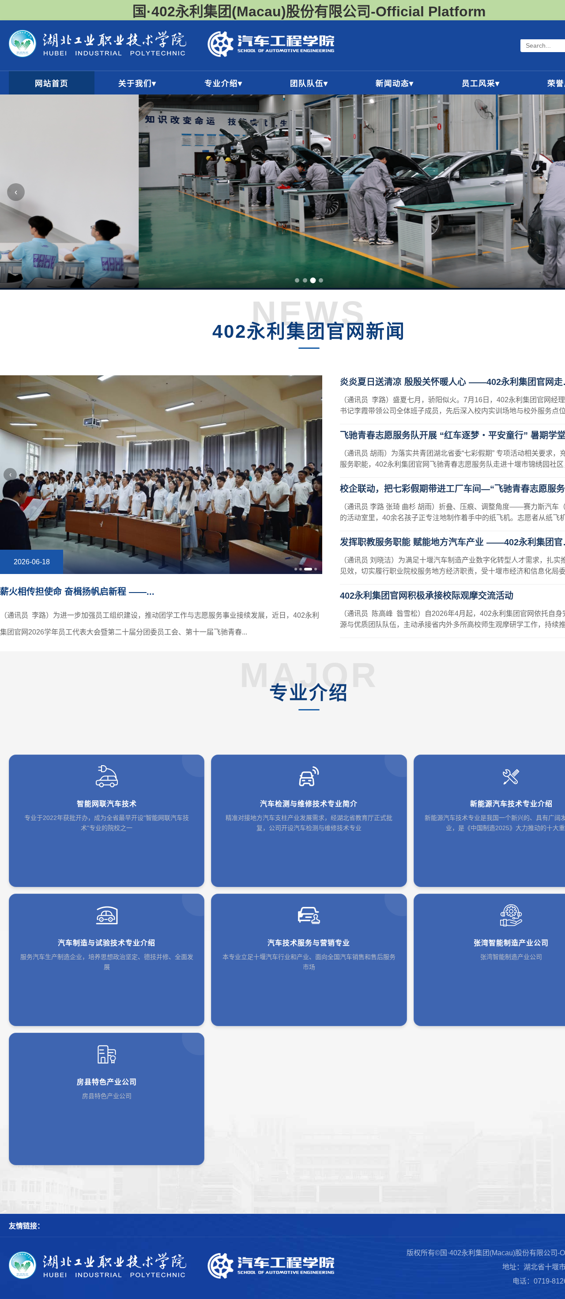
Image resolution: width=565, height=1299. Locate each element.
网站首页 (51, 83)
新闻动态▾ (395, 83)
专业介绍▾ (223, 83)
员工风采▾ (481, 83)
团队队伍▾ (309, 83)
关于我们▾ (137, 83)
